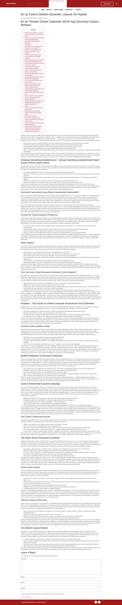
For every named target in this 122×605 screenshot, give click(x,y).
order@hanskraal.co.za (33, 3)
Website (23, 588)
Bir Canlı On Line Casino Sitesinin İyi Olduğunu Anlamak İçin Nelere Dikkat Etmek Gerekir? (34, 102)
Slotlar (26, 105)
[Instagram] (99, 602)
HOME (42, 9)
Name (23, 576)
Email (23, 582)
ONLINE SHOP (69, 9)
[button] (69, 9)
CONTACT (78, 9)
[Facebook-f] (95, 602)
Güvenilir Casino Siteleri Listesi (33, 54)
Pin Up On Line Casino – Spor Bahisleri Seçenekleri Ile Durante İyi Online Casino (34, 119)
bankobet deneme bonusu (66, 189)
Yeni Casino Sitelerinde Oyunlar (33, 61)
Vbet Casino (28, 44)
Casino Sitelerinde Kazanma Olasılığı (34, 60)
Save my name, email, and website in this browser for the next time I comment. (43, 593)
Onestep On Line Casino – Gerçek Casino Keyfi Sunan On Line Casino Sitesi (34, 34)
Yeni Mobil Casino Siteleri (31, 68)
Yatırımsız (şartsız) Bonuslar (32, 66)
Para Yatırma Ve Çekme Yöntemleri (34, 95)
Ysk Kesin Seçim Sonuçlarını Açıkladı (34, 63)
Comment (24, 558)
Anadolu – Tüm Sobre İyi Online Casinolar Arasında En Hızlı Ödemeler (33, 51)
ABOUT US (49, 9)
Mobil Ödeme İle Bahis (31, 116)
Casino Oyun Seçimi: (30, 65)
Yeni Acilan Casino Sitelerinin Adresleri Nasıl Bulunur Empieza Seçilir (33, 112)
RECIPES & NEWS (58, 9)
